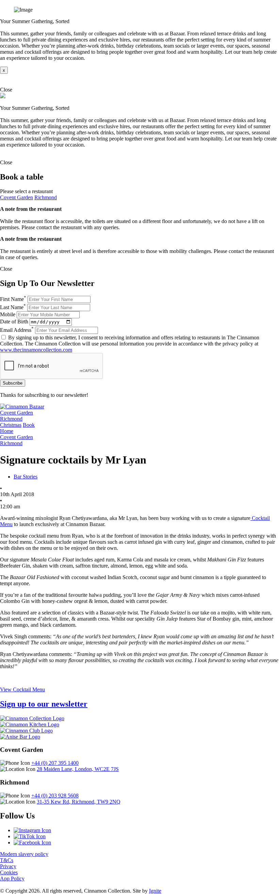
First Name (13, 299)
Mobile (7, 314)
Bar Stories (25, 476)
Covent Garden (16, 197)
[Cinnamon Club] (26, 730)
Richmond (45, 197)
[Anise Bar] (20, 737)
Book (29, 425)
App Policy (12, 878)
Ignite (155, 891)
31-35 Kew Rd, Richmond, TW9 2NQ (78, 802)
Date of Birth (14, 321)
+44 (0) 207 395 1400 (55, 763)
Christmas (10, 425)
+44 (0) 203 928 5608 (55, 795)
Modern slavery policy (24, 854)
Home (6, 431)
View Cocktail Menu (22, 689)
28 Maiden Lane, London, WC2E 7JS (78, 769)
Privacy (8, 866)
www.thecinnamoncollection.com (36, 350)
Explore (8, 80)
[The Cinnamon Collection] (32, 718)
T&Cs (6, 860)
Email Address (17, 330)
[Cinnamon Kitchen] (29, 724)
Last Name (13, 307)
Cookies (9, 872)
